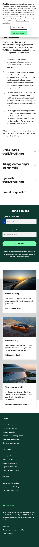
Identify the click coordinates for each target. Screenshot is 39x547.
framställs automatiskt (16, 252)
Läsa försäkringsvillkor (10, 439)
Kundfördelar (7, 456)
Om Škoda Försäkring (10, 483)
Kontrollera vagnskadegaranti (16, 404)
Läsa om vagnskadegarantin (12, 436)
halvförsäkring (14, 136)
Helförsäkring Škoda (12, 355)
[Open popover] (35, 229)
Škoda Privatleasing (9, 463)
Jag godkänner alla (18, 33)
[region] (19, 18)
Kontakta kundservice (10, 443)
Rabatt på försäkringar (10, 470)
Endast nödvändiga (18, 27)
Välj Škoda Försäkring (10, 490)
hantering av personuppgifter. (19, 257)
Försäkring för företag (10, 487)
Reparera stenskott (9, 467)
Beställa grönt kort (9, 432)
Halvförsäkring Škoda (13, 308)
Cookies (5, 526)
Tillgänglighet (7, 534)
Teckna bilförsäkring (9, 425)
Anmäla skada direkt (10, 428)
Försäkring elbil (8, 459)
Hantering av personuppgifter (13, 530)
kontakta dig (31, 252)
